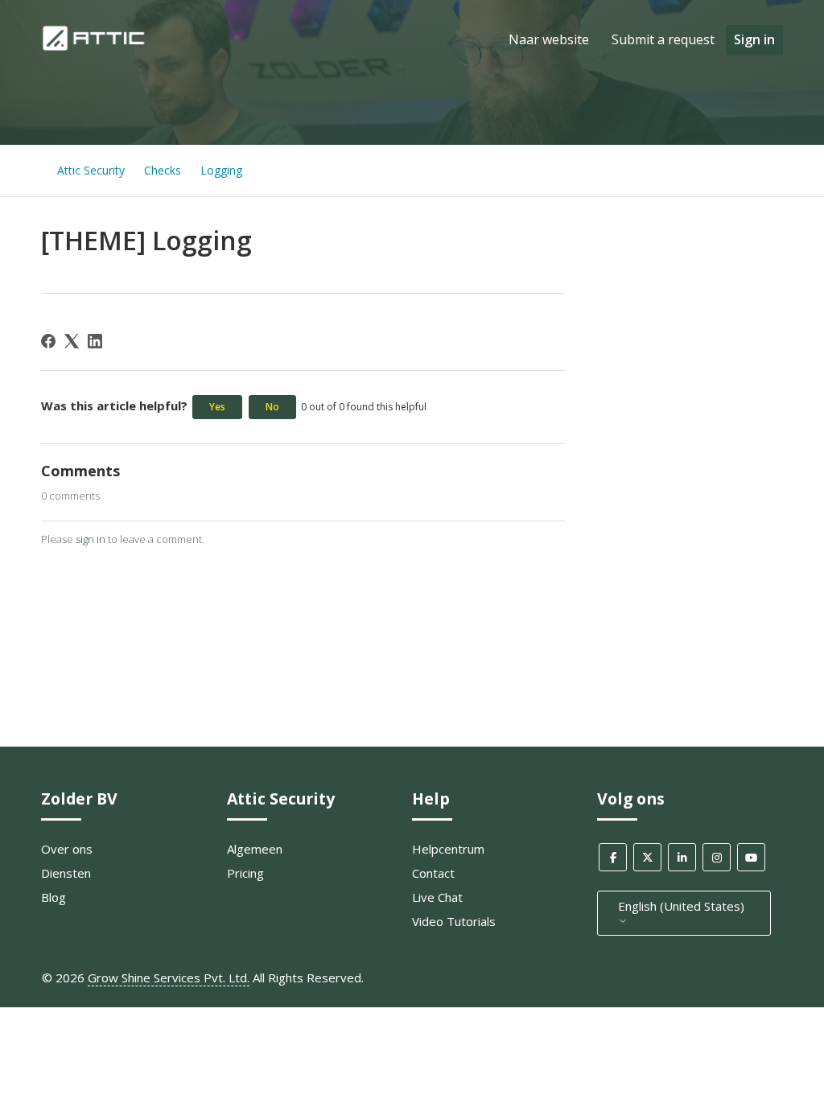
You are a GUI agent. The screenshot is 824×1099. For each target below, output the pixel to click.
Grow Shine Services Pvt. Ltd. (168, 977)
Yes (217, 407)
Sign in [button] (754, 39)
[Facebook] (48, 341)
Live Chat (437, 897)
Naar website (549, 39)
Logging (221, 170)
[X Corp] (71, 341)
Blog (53, 897)
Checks (162, 170)
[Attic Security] (95, 47)
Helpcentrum (448, 849)
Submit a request (663, 39)
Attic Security (91, 170)
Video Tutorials (454, 921)
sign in (90, 539)
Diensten (66, 873)
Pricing (245, 873)
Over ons (67, 849)
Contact (433, 873)
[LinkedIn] (95, 341)
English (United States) (681, 906)
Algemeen (254, 849)
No (272, 407)
